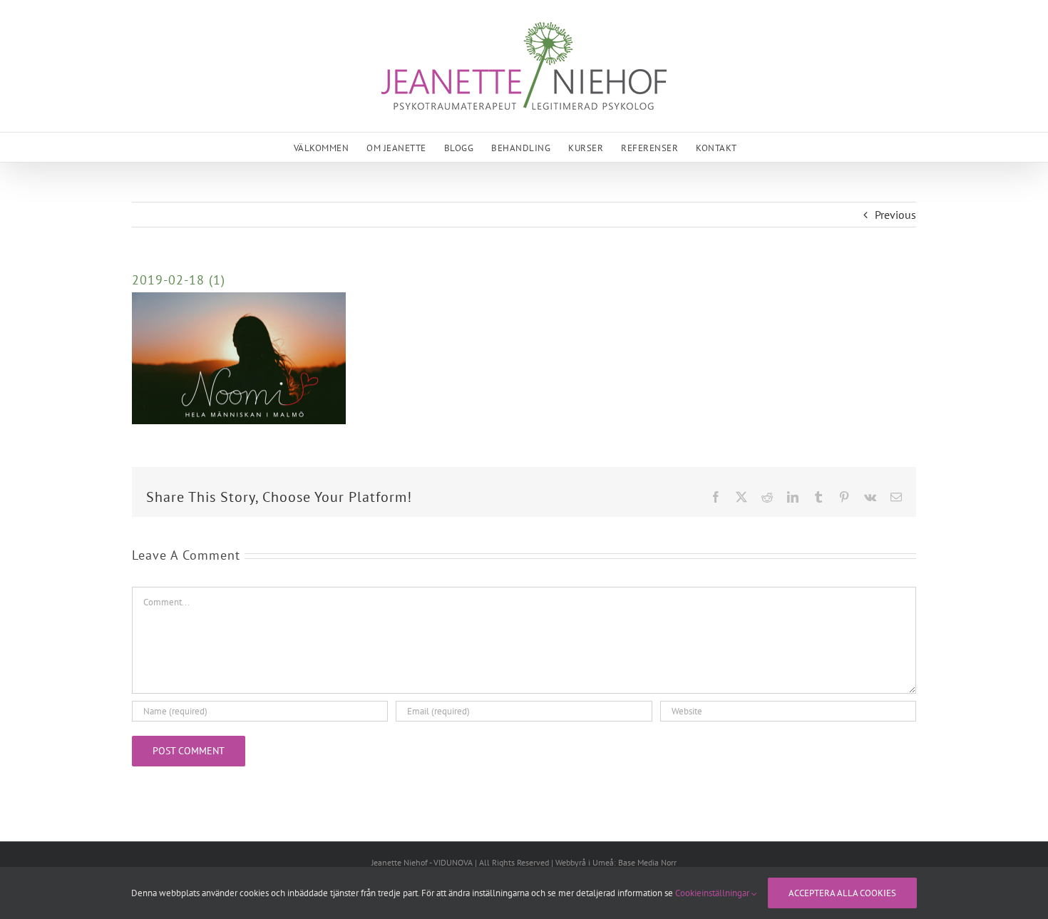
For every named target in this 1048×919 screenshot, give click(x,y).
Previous (895, 214)
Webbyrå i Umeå (584, 862)
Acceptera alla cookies (842, 893)
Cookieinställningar (713, 893)
